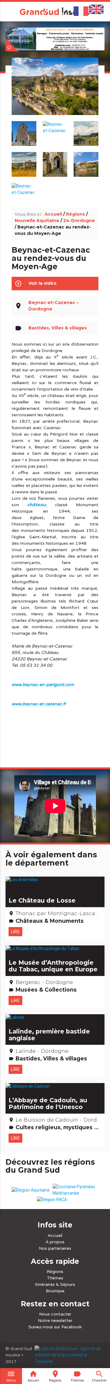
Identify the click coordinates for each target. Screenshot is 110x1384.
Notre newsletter (55, 1320)
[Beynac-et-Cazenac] (55, 93)
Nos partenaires (55, 1248)
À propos (55, 1242)
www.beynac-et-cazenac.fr (39, 704)
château (36, 504)
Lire (15, 931)
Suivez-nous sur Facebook (55, 1327)
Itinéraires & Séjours (55, 1284)
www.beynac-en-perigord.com (43, 684)
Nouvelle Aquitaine (37, 220)
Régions (75, 214)
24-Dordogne (79, 220)
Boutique (55, 1290)
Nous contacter (55, 1314)
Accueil (53, 214)
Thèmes (55, 1278)
